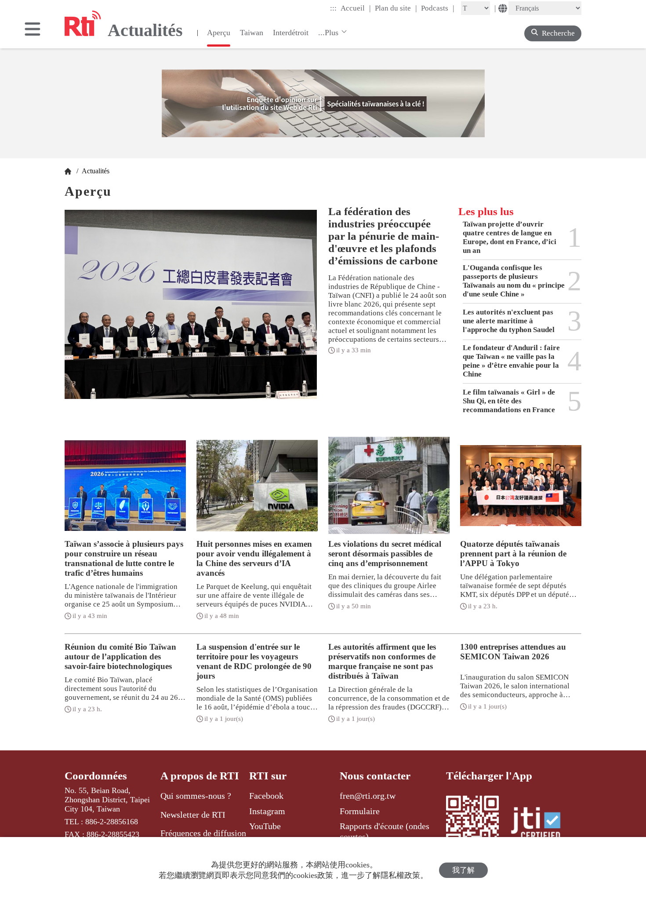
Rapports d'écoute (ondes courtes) (384, 831)
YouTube (265, 826)
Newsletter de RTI (192, 814)
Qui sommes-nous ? (195, 796)
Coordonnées (96, 776)
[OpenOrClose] (32, 30)
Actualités (94, 171)
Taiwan (251, 32)
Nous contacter (375, 776)
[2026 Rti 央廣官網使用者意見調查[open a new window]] (323, 103)
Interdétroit (290, 32)
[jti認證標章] (541, 824)
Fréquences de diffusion (203, 833)
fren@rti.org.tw (368, 796)
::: (333, 8)
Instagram (267, 811)
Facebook (266, 796)
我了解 (463, 870)
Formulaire (360, 811)
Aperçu (218, 32)
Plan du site (396, 8)
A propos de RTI (199, 776)
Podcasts (437, 8)
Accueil (356, 8)
